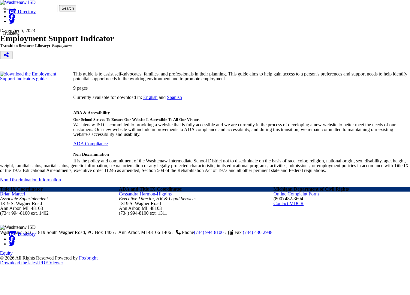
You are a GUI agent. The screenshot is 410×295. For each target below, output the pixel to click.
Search (68, 8)
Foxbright (88, 257)
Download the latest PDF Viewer (31, 262)
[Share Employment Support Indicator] (6, 55)
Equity (6, 253)
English (150, 97)
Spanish (174, 97)
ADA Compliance (90, 143)
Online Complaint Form (296, 193)
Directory (26, 11)
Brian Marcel (12, 193)
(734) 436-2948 (258, 232)
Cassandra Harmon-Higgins (145, 193)
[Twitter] (12, 21)
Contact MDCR (288, 203)
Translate (11, 32)
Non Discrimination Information (30, 179)
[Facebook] (12, 16)
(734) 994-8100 (209, 232)
